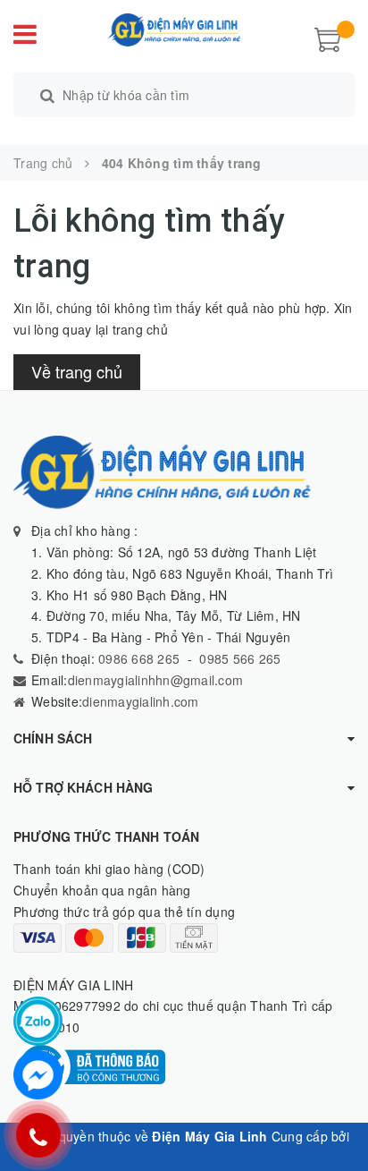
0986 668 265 (137, 658)
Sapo (184, 1159)
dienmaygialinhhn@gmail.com (156, 680)
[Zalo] (38, 1021)
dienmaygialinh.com (140, 701)
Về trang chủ (76, 371)
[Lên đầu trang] (332, 1117)
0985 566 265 (239, 658)
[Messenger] (38, 1074)
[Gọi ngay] (38, 1135)
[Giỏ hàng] (327, 38)
